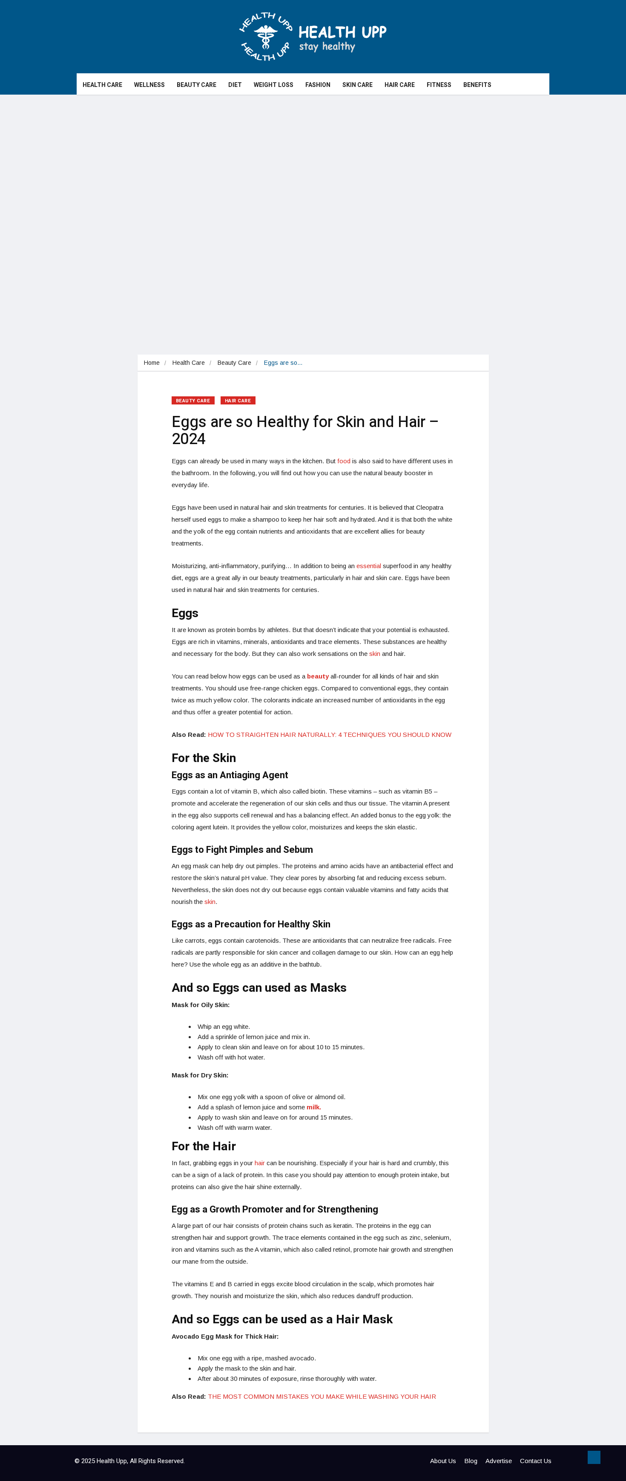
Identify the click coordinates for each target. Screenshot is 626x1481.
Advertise (498, 1460)
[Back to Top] (594, 1457)
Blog (470, 1460)
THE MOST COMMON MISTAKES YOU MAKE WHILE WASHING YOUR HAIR (322, 1396)
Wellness (149, 85)
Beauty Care (196, 85)
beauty (318, 676)
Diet (235, 85)
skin (374, 653)
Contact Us (535, 1460)
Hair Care (400, 85)
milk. (314, 1107)
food (343, 461)
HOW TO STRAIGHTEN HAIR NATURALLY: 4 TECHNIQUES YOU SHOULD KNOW (329, 734)
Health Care (102, 85)
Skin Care (357, 85)
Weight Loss (273, 85)
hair (260, 1162)
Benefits (477, 85)
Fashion (317, 85)
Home (152, 362)
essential (368, 565)
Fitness (439, 85)
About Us (443, 1460)
